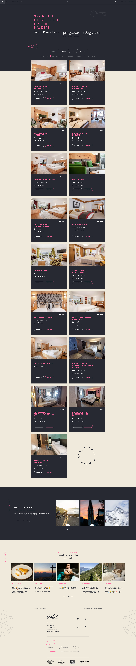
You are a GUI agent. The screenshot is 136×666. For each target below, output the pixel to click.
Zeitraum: (52, 51)
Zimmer (70, 56)
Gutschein (14, 1)
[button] (63, 529)
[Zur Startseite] (68, 2)
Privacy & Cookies (42, 608)
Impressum (36, 608)
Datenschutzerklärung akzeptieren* (71, 651)
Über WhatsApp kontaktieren (54, 631)
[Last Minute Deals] (87, 456)
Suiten (79, 56)
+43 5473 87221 (51, 627)
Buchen (131, 1)
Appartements (90, 56)
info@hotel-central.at (52, 629)
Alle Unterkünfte (58, 56)
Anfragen (123, 1)
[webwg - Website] (100, 608)
